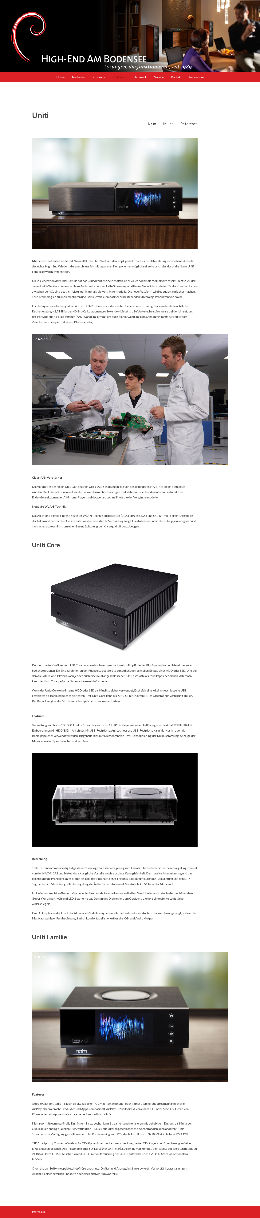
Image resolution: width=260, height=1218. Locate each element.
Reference (189, 124)
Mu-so (168, 124)
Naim (152, 124)
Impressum (38, 1211)
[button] (35, 400)
